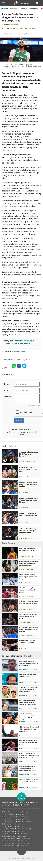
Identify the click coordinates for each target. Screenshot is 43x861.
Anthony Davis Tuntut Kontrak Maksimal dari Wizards (18, 342)
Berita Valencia (23, 841)
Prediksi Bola (23, 788)
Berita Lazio (22, 836)
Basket (21, 682)
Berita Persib (21, 824)
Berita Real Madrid (10, 838)
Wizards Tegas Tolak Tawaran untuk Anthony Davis (28, 469)
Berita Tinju (7, 819)
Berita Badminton (9, 817)
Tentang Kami (8, 802)
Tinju (20, 748)
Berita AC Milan (9, 843)
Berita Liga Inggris (23, 812)
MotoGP (24, 9)
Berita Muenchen (24, 838)
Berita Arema (21, 831)
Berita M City (22, 846)
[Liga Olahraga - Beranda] (21, 3)
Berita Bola (7, 812)
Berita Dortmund (9, 841)
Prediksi (4, 9)
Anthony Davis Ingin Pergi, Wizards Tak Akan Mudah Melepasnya (28, 500)
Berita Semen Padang (24, 829)
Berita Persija (21, 826)
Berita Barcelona (9, 836)
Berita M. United (9, 824)
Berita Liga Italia (23, 814)
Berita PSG (7, 834)
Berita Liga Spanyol (24, 817)
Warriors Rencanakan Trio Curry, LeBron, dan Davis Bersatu (28, 485)
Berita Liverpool (9, 829)
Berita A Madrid (23, 843)
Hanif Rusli (15, 24)
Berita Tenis (7, 822)
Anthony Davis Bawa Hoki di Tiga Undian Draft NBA (28, 514)
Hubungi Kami (19, 804)
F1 (20, 735)
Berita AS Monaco (10, 846)
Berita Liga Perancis (24, 819)
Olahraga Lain (24, 775)
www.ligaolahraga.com (24, 858)
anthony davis (18, 351)
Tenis (20, 709)
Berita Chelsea (9, 831)
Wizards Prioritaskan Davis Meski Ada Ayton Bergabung (28, 454)
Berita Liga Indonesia (24, 822)
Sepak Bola (22, 669)
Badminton (34, 9)
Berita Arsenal (8, 826)
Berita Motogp (9, 814)
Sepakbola (14, 9)
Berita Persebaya (22, 834)
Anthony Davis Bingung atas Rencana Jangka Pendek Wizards (27, 531)
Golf (20, 761)
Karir (28, 804)
